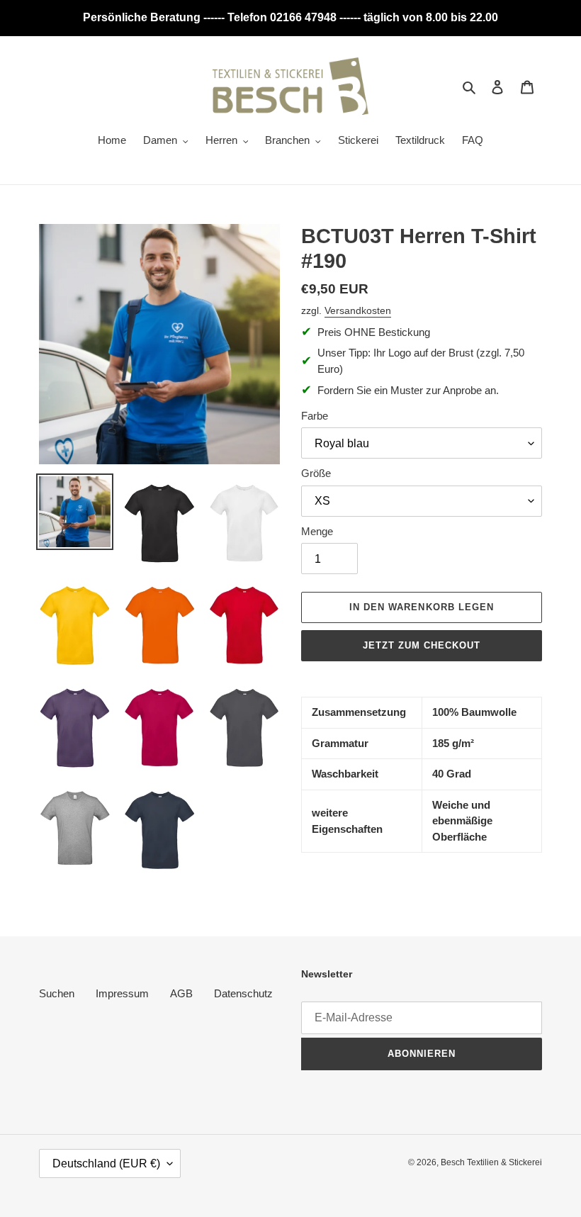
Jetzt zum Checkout (422, 645)
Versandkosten (358, 310)
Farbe (314, 416)
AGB (181, 993)
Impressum (122, 993)
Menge (317, 531)
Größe (316, 473)
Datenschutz (243, 993)
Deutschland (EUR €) (106, 1163)
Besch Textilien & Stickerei (491, 1162)
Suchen (56, 993)
